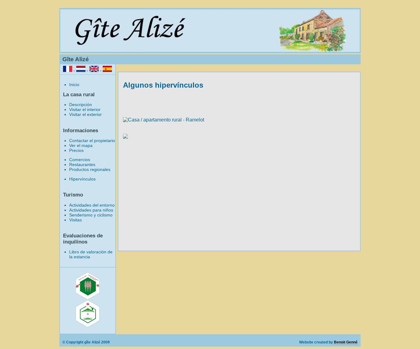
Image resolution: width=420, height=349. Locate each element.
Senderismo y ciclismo (91, 214)
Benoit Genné (346, 342)
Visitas (75, 219)
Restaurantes (82, 164)
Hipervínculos (82, 178)
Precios (76, 150)
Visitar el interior (85, 109)
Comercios (79, 159)
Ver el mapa (81, 145)
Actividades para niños (91, 210)
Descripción (80, 104)
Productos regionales (89, 169)
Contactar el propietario (92, 140)
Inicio (74, 84)
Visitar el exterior (85, 114)
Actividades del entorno (92, 205)
